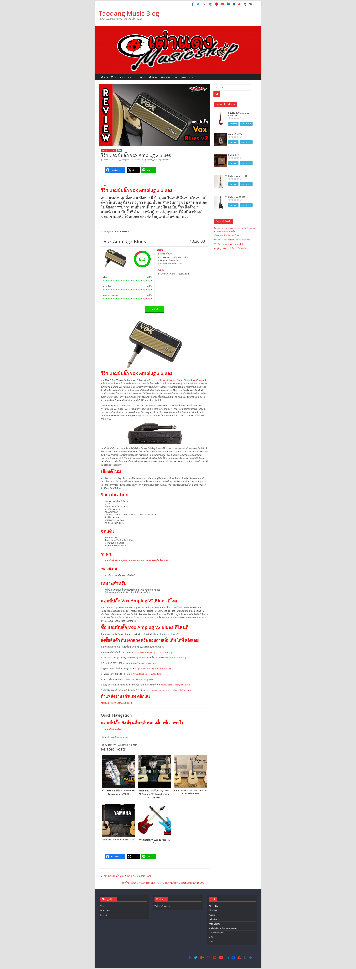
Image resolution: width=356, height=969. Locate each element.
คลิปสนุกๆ (153, 77)
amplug (150, 160)
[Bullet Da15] (220, 155)
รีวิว (112, 77)
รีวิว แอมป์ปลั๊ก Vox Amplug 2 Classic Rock (125, 876)
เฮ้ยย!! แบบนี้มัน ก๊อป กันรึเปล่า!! (227, 235)
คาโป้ (211, 937)
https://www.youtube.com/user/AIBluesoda (170, 690)
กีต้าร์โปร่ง (213, 906)
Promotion (187, 77)
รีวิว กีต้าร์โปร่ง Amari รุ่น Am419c (229, 244)
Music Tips (125, 77)
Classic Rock (189, 380)
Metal (172, 380)
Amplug (105, 150)
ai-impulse (125, 160)
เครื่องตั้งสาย (214, 919)
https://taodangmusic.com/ (143, 663)
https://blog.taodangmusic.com (175, 684)
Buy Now (233, 124)
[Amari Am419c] (220, 134)
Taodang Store (169, 77)
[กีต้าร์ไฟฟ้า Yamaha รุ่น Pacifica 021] (220, 113)
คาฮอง (211, 941)
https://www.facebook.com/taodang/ (144, 673)
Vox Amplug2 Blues (162, 160)
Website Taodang (162, 906)
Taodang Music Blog (129, 13)
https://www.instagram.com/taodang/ (153, 668)
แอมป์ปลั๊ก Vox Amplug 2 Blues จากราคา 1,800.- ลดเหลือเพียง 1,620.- (137, 560)
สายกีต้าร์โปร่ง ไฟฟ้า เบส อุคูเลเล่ (223, 928)
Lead (179, 380)
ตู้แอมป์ (212, 915)
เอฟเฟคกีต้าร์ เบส (216, 932)
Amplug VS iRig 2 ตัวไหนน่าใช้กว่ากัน (230, 248)
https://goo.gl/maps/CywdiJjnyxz (116, 702)
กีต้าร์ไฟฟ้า (213, 910)
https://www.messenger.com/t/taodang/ (153, 652)
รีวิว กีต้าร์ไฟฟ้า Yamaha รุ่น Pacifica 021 (232, 239)
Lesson (139, 77)
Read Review (246, 124)
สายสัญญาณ (214, 923)
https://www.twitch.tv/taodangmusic (135, 679)
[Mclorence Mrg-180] (220, 176)
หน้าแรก (104, 77)
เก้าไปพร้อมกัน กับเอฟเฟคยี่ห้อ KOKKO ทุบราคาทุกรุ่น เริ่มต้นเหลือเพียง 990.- (165, 882)
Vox (113, 150)
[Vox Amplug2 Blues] (115, 259)
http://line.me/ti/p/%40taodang (171, 657)
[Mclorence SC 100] (220, 197)
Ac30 (165, 380)
